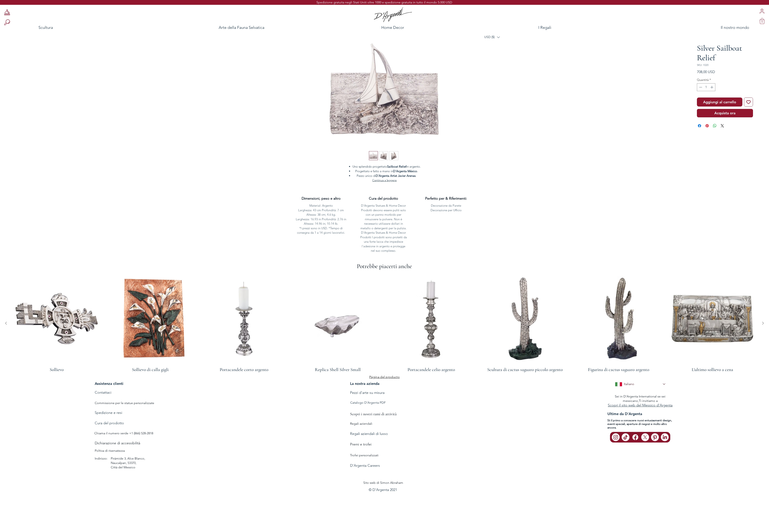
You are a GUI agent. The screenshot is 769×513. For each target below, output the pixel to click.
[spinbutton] (706, 99)
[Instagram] (616, 438)
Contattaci (103, 393)
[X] (645, 438)
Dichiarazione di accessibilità (117, 444)
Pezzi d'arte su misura (367, 393)
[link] (762, 21)
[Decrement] (700, 99)
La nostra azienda (364, 384)
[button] (492, 37)
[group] (384, 324)
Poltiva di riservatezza (110, 451)
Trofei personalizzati (364, 456)
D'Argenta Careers (365, 466)
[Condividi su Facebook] (699, 138)
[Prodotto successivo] (763, 324)
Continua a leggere (384, 181)
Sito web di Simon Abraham (383, 484)
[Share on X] (722, 138)
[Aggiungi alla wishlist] (748, 114)
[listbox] (492, 37)
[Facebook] (635, 438)
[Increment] (712, 99)
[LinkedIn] (665, 438)
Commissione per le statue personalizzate (124, 404)
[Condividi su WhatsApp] (714, 138)
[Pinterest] (655, 438)
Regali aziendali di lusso (369, 435)
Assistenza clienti (109, 384)
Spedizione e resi (108, 413)
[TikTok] (625, 438)
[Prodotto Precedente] (6, 324)
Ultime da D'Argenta (624, 414)
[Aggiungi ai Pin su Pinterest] (707, 138)
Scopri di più (713, 84)
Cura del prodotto (109, 424)
